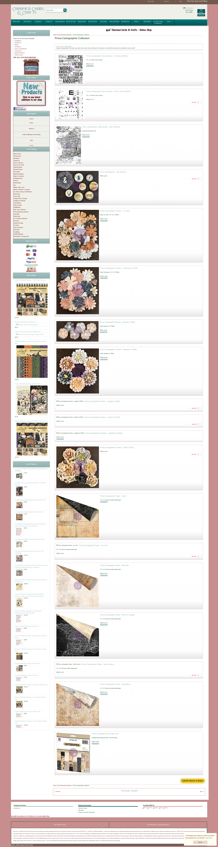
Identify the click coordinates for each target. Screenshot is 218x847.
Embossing (17, 194)
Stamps (136, 21)
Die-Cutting (104, 21)
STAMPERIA (18, 40)
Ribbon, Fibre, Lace (19, 187)
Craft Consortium (18, 227)
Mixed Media (147, 21)
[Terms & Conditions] (37, 816)
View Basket (201, 11)
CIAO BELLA (18, 51)
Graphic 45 (49, 21)
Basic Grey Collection (20, 209)
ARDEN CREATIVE (20, 53)
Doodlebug (17, 232)
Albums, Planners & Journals (22, 189)
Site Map (31, 145)
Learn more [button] (208, 838)
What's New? (16, 21)
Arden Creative (18, 205)
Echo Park (16, 229)
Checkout (201, 15)
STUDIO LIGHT (19, 55)
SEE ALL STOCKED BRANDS (24, 57)
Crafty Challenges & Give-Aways (31, 134)
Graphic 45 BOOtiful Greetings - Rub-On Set (27, 626)
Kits (15, 185)
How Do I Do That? (71, 21)
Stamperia (38, 21)
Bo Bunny (16, 220)
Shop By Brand (82, 21)
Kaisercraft (76, 831)
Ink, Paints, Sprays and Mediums (158, 22)
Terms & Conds (150, 1)
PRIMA (16, 44)
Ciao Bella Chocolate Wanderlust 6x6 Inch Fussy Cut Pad (30, 500)
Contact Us (166, 1)
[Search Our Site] (26, 816)
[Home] (13, 816)
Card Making (17, 203)
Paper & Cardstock (114, 21)
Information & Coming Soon (21, 236)
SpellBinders (17, 207)
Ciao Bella (16, 214)
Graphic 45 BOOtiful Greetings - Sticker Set (26, 675)
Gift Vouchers (27, 21)
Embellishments (125, 21)
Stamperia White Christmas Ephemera (25, 322)
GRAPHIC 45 (18, 42)
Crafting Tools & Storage (20, 198)
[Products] (18, 816)
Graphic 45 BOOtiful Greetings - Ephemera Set (27, 383)
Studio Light (17, 216)
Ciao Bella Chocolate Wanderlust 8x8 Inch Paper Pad (29, 512)
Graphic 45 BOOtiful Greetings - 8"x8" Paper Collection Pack (31, 421)
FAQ (31, 140)
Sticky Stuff (17, 196)
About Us (31, 128)
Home (31, 122)
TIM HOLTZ (18, 47)
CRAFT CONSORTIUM (20, 49)
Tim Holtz (16, 225)
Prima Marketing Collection (64, 34)
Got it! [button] (200, 842)
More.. (169, 21)
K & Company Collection (20, 218)
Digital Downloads (19, 174)
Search (180, 1)
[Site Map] (46, 816)
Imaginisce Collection (19, 200)
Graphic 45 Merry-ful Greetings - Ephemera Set (28, 331)
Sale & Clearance (60, 21)
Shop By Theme (92, 21)
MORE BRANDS (18, 234)
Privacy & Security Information (87, 812)
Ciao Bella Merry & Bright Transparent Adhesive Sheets (30, 539)
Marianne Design (18, 223)
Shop (54, 34)
